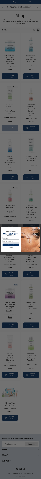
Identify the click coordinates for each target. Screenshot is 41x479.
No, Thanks (11, 247)
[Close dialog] (39, 228)
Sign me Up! (11, 244)
